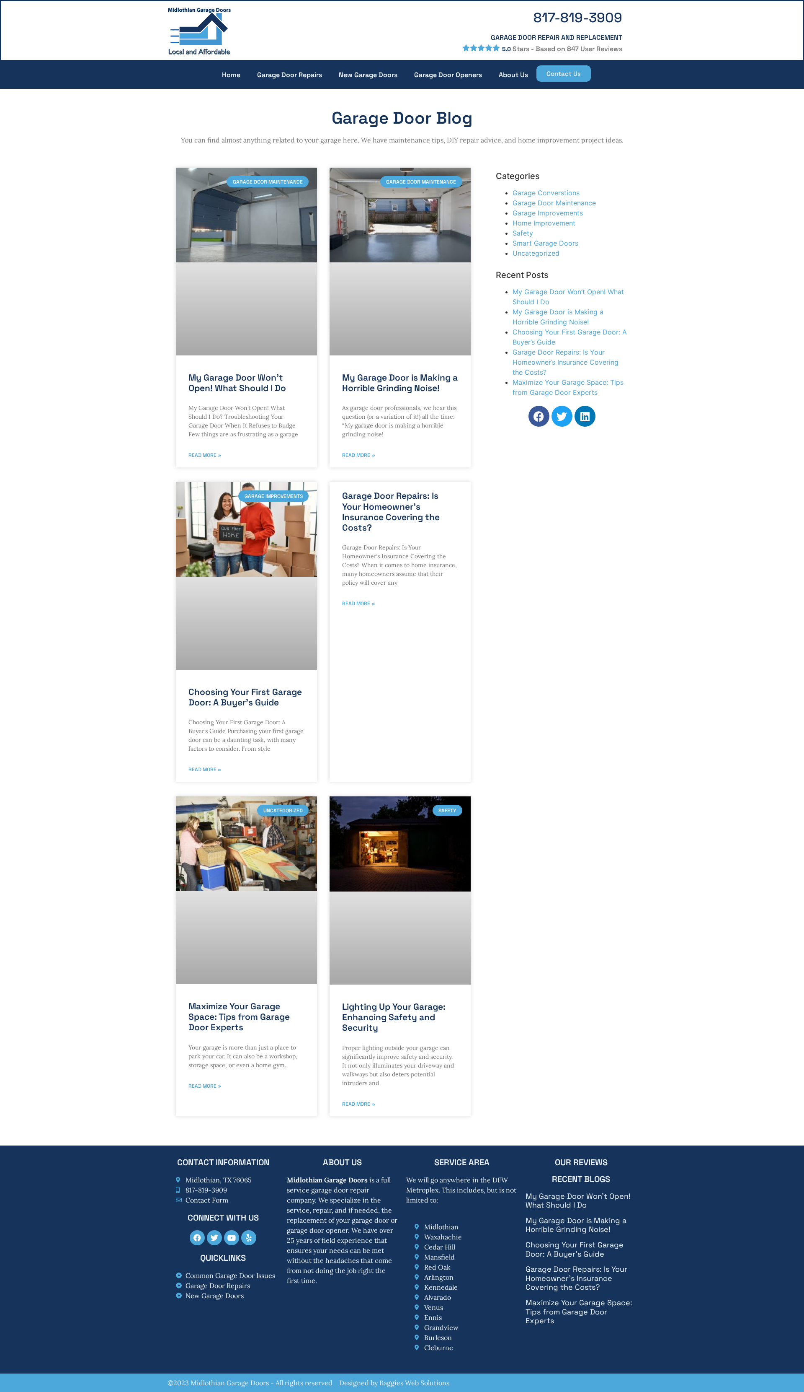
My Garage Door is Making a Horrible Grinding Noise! (400, 383)
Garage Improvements (548, 213)
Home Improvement (544, 223)
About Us (513, 74)
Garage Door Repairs (289, 74)
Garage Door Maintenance (554, 203)
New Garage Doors (368, 74)
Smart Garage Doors (545, 243)
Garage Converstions (546, 193)
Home (231, 74)
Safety (523, 233)
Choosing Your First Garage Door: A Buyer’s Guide (245, 697)
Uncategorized (536, 253)
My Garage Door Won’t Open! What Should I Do (237, 383)
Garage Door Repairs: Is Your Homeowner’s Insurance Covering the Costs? (391, 511)
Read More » (204, 455)
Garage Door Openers (448, 74)
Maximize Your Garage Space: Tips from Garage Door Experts (239, 1017)
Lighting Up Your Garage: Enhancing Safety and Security (394, 1017)
